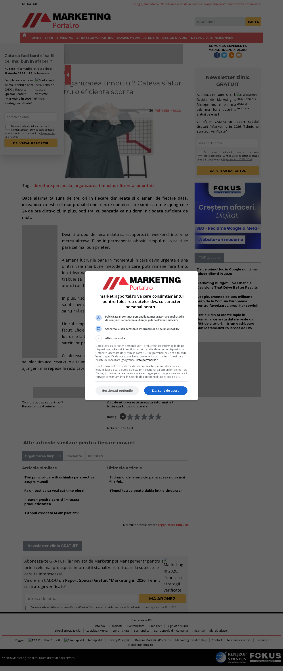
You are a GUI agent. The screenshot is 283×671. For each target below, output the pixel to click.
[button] (141, 338)
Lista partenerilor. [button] (147, 360)
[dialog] (141, 335)
